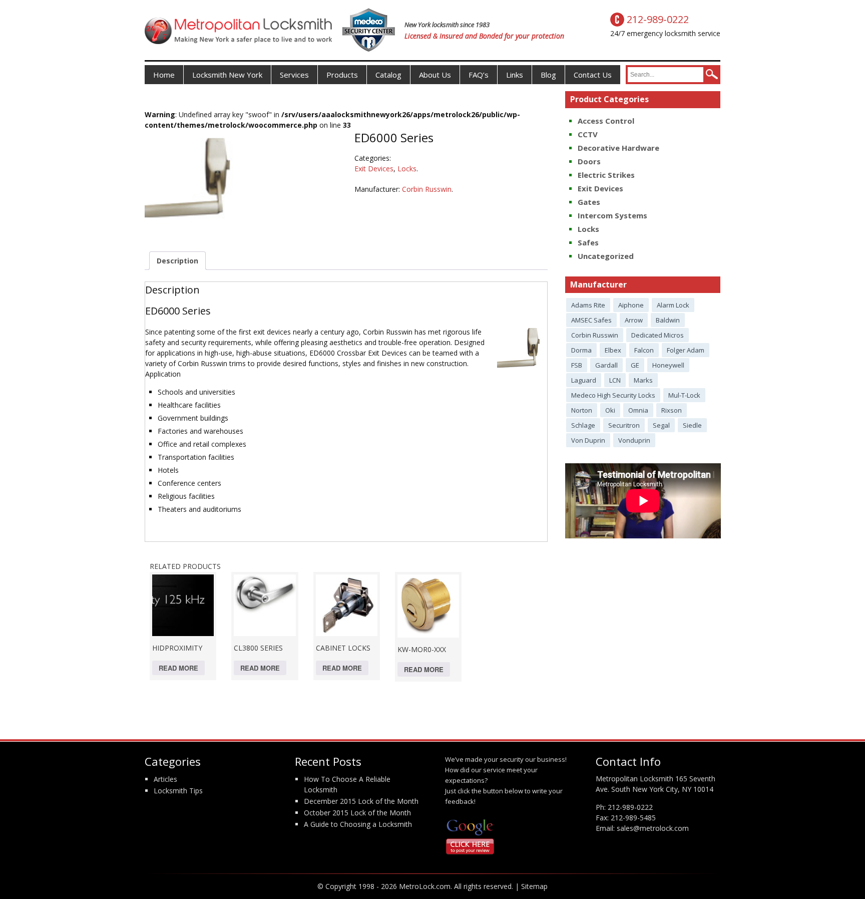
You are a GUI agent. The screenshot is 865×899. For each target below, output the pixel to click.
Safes (588, 242)
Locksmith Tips (178, 790)
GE (635, 365)
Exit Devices (373, 168)
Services (294, 75)
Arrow (634, 320)
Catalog (388, 75)
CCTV (588, 134)
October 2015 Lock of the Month (357, 812)
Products (342, 75)
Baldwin (668, 320)
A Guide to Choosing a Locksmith (358, 824)
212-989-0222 (630, 807)
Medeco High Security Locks (613, 395)
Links (514, 75)
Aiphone (631, 305)
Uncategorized (606, 256)
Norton (581, 410)
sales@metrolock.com (653, 828)
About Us (435, 75)
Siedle (692, 425)
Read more (178, 668)
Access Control (606, 121)
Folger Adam (685, 350)
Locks (406, 168)
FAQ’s (479, 75)
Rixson (671, 410)
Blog (548, 75)
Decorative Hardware (618, 148)
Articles (165, 779)
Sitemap (534, 886)
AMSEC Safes (591, 320)
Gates (589, 202)
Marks (643, 380)
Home (164, 75)
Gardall (606, 365)
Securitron (624, 425)
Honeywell (668, 365)
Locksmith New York (227, 75)
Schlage (583, 425)
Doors (589, 161)
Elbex (613, 350)
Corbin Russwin (427, 189)
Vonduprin (634, 440)
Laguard (583, 380)
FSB (576, 365)
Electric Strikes (606, 175)
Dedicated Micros (657, 335)
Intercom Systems (612, 215)
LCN (615, 380)
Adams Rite (588, 305)
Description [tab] (177, 260)
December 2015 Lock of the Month (361, 801)
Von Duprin (588, 440)
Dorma (581, 350)
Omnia (638, 410)
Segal (661, 425)
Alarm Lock (673, 305)
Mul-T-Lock (684, 395)
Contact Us (593, 75)
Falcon (644, 350)
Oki (610, 410)
